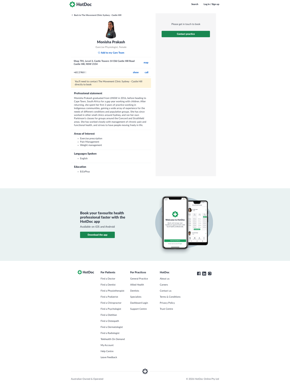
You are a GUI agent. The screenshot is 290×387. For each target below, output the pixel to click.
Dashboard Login (139, 303)
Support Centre (138, 309)
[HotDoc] (80, 4)
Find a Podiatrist (109, 297)
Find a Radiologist (110, 333)
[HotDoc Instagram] (209, 274)
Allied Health (137, 285)
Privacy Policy (167, 303)
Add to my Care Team (112, 53)
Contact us (165, 291)
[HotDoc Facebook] (198, 274)
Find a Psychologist (111, 309)
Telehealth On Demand (113, 339)
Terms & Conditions (170, 297)
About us (164, 279)
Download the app (97, 235)
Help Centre (107, 351)
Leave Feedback (109, 357)
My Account (107, 345)
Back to (97, 15)
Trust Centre (166, 309)
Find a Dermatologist (112, 327)
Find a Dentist (108, 285)
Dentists (134, 291)
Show (136, 72)
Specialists (135, 297)
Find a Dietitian (109, 315)
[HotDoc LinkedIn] (204, 274)
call (146, 72)
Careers (164, 285)
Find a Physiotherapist (112, 291)
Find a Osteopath (110, 321)
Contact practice (186, 34)
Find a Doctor (108, 279)
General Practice (139, 279)
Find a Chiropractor (111, 303)
